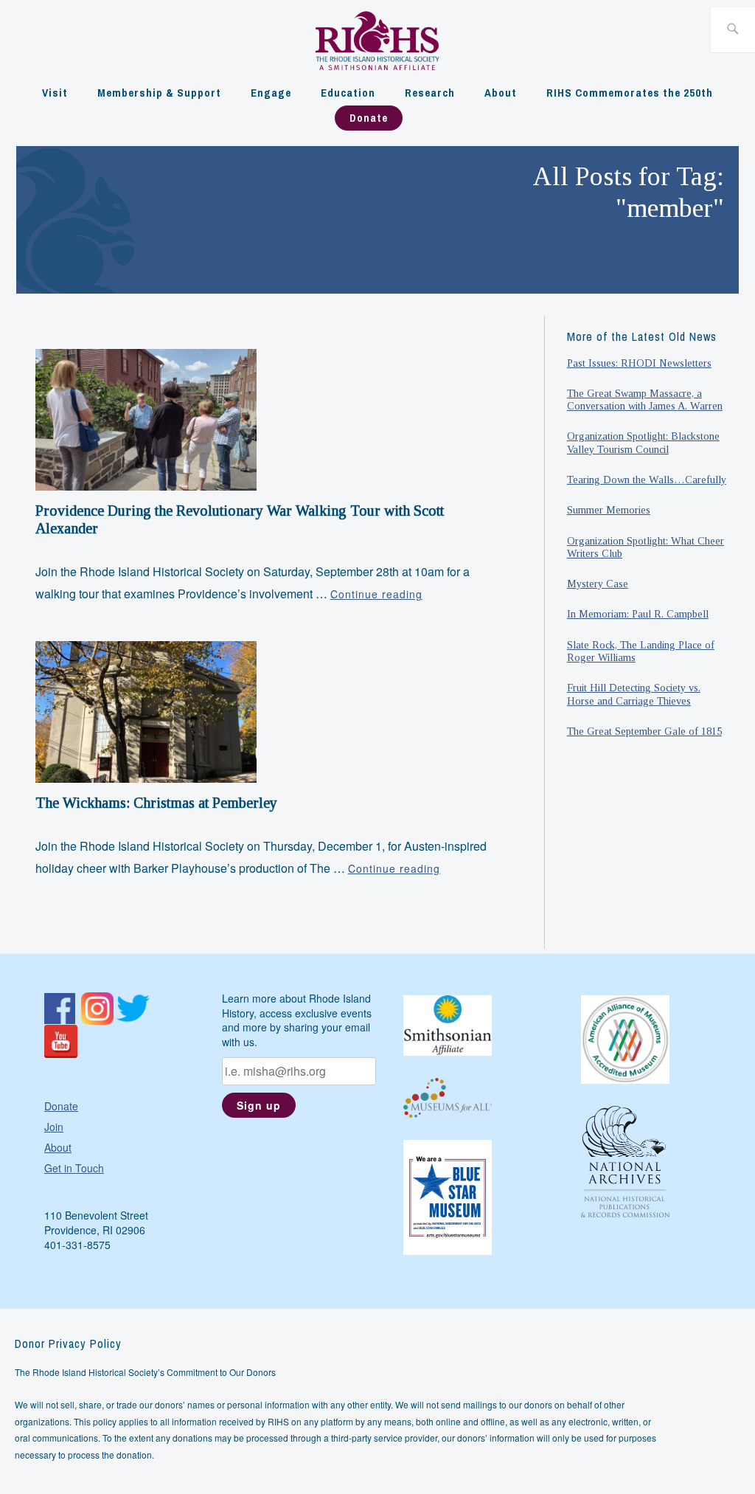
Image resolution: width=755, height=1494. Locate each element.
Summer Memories (608, 510)
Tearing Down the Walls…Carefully (646, 479)
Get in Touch (74, 1168)
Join (53, 1126)
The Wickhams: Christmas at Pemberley (156, 803)
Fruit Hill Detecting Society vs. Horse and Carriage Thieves (633, 694)
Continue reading (376, 594)
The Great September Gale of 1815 (644, 731)
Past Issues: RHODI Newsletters (639, 363)
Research (430, 92)
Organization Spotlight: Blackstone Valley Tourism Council (643, 442)
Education (348, 92)
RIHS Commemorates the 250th (629, 92)
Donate (368, 117)
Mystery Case (597, 583)
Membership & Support (159, 92)
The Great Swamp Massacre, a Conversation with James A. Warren (645, 399)
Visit (55, 92)
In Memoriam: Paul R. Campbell (638, 614)
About (500, 92)
